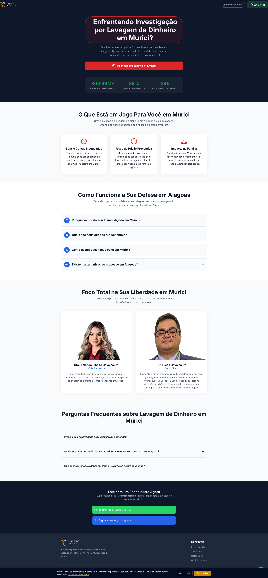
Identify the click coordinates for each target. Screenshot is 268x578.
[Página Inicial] (9, 4)
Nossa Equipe (197, 556)
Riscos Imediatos (199, 547)
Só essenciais (184, 573)
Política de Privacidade (78, 574)
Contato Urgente (199, 560)
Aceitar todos (202, 573)
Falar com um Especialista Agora (136, 65)
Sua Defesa (196, 551)
